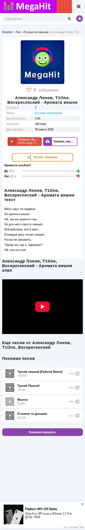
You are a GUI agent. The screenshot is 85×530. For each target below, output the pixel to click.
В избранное (46, 89)
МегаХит (7, 32)
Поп (18, 32)
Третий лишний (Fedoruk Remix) (39, 371)
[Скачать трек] (77, 373)
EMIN (21, 403)
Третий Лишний (28, 385)
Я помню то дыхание (32, 413)
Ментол (22, 399)
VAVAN (22, 375)
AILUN (21, 417)
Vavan (21, 389)
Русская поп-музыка (36, 32)
